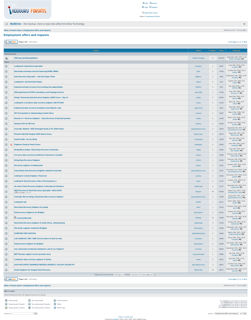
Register (154, 7)
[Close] (244, 24)
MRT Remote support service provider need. (32, 254)
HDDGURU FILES (150, 13)
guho (198, 71)
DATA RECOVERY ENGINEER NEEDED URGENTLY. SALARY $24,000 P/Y (44, 265)
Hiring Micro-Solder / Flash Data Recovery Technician (36, 150)
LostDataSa (198, 139)
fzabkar (235, 72)
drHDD (198, 202)
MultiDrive (15, 24)
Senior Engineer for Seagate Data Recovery (32, 270)
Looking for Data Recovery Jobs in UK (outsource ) (35, 181)
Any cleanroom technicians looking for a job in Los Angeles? (39, 249)
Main (6, 30)
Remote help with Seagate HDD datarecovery (33, 134)
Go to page (232, 42)
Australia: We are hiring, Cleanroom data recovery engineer (38, 197)
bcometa (198, 249)
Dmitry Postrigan (198, 58)
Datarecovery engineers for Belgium (29, 212)
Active (158, 16)
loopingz (198, 218)
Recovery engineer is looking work (28, 165)
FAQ (146, 3)
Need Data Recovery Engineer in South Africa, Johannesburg (39, 223)
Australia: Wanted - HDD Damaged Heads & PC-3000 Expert (39, 129)
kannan (235, 98)
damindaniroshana (198, 233)
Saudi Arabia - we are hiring (25, 139)
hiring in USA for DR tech (24, 124)
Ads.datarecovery (198, 265)
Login (146, 7)
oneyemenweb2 (198, 254)
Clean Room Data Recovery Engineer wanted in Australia (37, 171)
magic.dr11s (198, 108)
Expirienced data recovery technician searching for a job (37, 108)
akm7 (198, 207)
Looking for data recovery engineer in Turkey (32, 259)
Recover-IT (235, 93)
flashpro (198, 191)
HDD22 (198, 160)
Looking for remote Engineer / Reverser (30, 176)
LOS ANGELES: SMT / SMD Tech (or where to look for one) (38, 239)
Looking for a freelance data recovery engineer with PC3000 (39, 103)
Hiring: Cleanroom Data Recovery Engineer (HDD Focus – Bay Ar (41, 98)
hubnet (198, 82)
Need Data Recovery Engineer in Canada (31, 207)
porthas (198, 124)
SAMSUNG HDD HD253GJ (25, 233)
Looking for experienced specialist (28, 66)
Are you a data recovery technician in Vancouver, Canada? (38, 155)
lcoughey (198, 66)
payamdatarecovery (198, 129)
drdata (198, 97)
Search (154, 3)
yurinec (198, 165)
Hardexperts (235, 156)
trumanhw (198, 238)
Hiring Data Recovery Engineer (27, 160)
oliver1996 (198, 92)
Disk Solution (235, 151)
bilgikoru (198, 76)
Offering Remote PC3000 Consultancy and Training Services (39, 92)
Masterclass (198, 134)
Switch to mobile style (125, 317)
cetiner (198, 259)
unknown (235, 140)
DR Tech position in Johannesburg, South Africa (34, 113)
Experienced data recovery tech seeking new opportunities (38, 87)
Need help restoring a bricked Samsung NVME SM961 (36, 71)
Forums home (16, 30)
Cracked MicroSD (24, 218)
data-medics (235, 265)
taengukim (198, 144)
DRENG (198, 87)
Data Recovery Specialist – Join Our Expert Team (34, 77)
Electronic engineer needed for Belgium (30, 228)
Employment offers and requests (37, 30)
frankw (198, 155)
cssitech (198, 113)
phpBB (115, 319)
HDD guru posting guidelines (26, 58)
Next (245, 42)
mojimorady (198, 186)
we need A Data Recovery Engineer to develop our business (39, 186)
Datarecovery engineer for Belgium (28, 244)
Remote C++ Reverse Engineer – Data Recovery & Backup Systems (42, 118)
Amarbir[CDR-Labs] (235, 192)
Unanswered (150, 16)
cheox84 (235, 213)
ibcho (198, 181)
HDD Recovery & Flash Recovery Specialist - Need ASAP (38, 191)
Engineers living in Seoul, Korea (27, 145)
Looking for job (20, 202)
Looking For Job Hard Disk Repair (28, 82)
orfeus (198, 103)
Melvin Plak (198, 270)
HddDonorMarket (235, 234)
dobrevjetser (198, 212)
